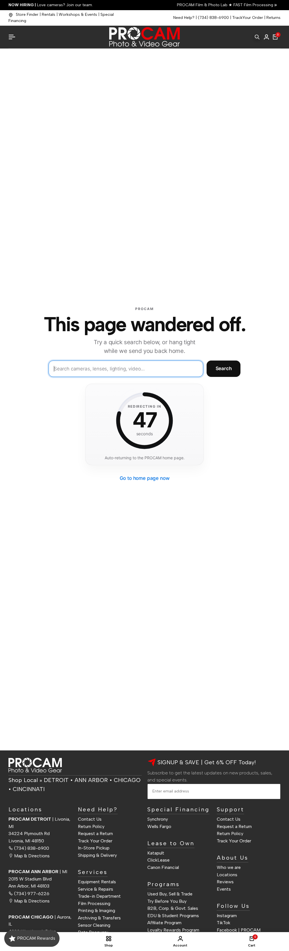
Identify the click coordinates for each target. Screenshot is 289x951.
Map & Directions (32, 855)
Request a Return (95, 833)
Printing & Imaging (96, 910)
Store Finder (27, 14)
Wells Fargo (159, 826)
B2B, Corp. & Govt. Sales (172, 908)
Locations (227, 874)
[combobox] (126, 369)
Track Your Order (95, 841)
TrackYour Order (247, 17)
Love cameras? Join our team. (50, 5)
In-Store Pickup (94, 848)
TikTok (223, 922)
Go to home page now (145, 478)
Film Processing (94, 903)
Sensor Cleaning (94, 925)
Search (224, 368)
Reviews (225, 881)
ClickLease (158, 860)
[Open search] (257, 37)
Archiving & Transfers (99, 918)
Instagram (227, 915)
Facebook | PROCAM (238, 930)
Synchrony (157, 819)
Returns (273, 17)
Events (224, 889)
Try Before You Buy (167, 901)
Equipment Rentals (97, 881)
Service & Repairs (95, 889)
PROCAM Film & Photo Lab (203, 5)
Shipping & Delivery (97, 855)
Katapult (155, 853)
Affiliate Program (164, 922)
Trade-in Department (99, 896)
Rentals (48, 14)
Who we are (229, 867)
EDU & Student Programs (173, 915)
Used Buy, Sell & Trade (169, 894)
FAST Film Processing (252, 5)
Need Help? (183, 17)
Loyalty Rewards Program (173, 930)
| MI (37, 871)
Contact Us (90, 819)
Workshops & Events (78, 14)
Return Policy (91, 826)
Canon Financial (163, 867)
